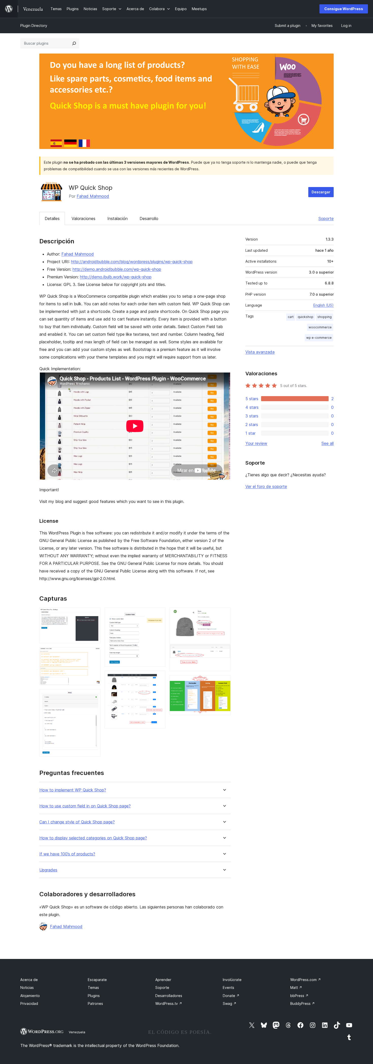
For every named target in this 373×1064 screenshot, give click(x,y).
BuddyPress (302, 1003)
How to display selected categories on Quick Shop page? (93, 838)
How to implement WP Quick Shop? (72, 790)
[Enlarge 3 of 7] (93, 696)
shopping (324, 317)
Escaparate (97, 979)
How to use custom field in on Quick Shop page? (85, 806)
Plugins (94, 995)
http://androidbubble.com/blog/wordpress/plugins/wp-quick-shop (132, 261)
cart (291, 317)
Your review (256, 443)
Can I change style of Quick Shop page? (77, 822)
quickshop (305, 317)
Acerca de (29, 979)
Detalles (52, 218)
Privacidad (29, 1003)
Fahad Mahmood (93, 196)
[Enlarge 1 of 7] (93, 614)
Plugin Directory (33, 25)
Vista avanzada (260, 351)
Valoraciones (83, 218)
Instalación (117, 218)
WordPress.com (305, 979)
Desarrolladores (168, 995)
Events (228, 987)
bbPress (299, 995)
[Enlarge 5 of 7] (158, 677)
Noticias (27, 987)
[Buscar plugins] (74, 43)
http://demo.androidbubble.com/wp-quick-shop (117, 269)
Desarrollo (149, 218)
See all (327, 443)
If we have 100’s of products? (67, 854)
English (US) (323, 305)
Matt (296, 987)
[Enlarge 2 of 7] (93, 654)
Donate (231, 995)
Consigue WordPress (343, 9)
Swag (229, 1003)
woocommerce (320, 327)
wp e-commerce (319, 338)
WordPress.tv (168, 1003)
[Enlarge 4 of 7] (158, 614)
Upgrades (48, 870)
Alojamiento (30, 995)
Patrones (95, 1003)
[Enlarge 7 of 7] (223, 682)
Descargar (321, 192)
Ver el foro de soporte (266, 486)
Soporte (326, 218)
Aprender (163, 979)
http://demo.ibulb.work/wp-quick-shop (115, 276)
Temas (93, 987)
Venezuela (77, 1032)
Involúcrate (232, 979)
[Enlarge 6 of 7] (223, 614)
